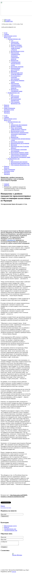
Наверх (3, 506)
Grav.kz (14, 571)
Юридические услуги (10, 526)
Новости (6, 185)
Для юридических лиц (10, 530)
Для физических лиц (10, 529)
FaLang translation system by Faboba (6, 507)
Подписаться (4, 516)
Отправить (4, 547)
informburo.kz (11, 240)
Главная (6, 184)
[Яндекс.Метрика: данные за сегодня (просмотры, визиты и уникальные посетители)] (17, 554)
